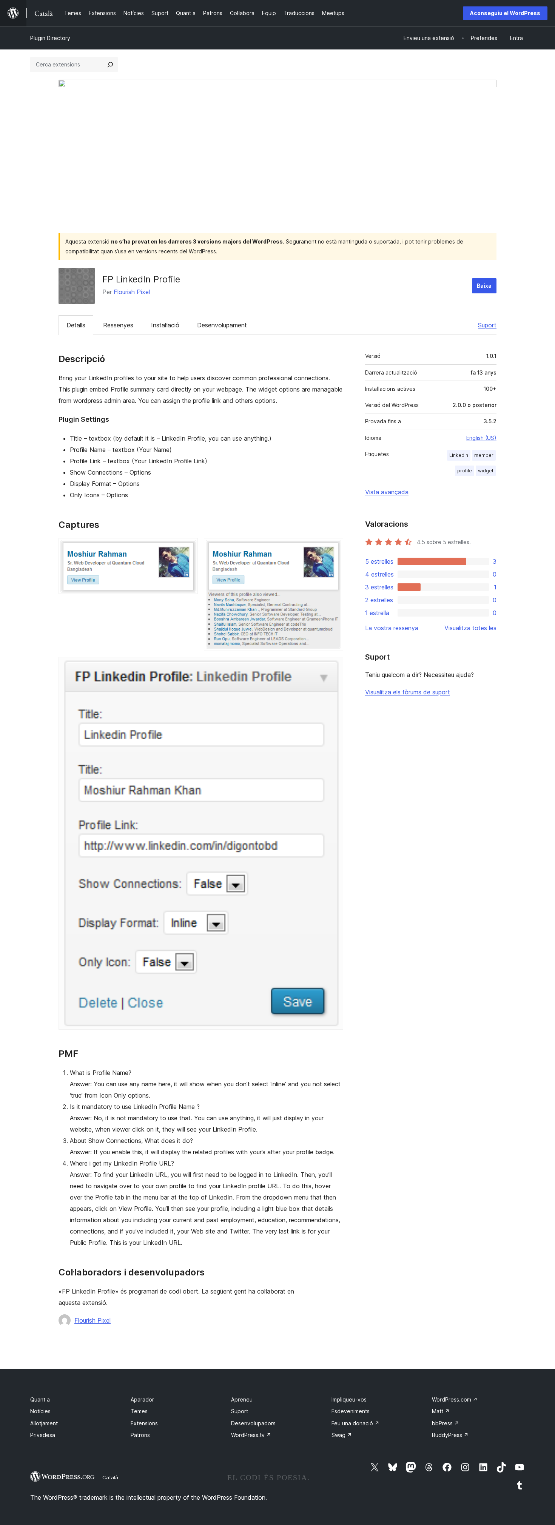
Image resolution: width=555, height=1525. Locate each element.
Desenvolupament (222, 325)
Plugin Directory (50, 38)
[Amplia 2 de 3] (333, 548)
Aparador (142, 1399)
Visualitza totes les (470, 628)
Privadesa (42, 1435)
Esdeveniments (350, 1411)
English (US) (481, 438)
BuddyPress (450, 1435)
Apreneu (242, 1399)
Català (110, 1477)
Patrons (140, 1435)
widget (485, 470)
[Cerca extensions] (110, 64)
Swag (341, 1435)
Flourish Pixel (132, 292)
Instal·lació (165, 325)
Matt (441, 1411)
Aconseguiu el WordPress (505, 13)
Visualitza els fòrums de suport (407, 692)
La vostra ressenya (391, 628)
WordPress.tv (251, 1435)
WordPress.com (455, 1399)
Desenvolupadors (253, 1423)
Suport (487, 325)
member (483, 455)
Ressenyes (118, 325)
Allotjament (44, 1423)
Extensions (144, 1423)
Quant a (40, 1399)
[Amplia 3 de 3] (333, 667)
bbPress (445, 1423)
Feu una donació (355, 1423)
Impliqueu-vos (349, 1399)
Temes (139, 1411)
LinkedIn (458, 455)
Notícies (40, 1411)
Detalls (75, 325)
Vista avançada (387, 492)
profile (464, 470)
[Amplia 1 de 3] (187, 548)
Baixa (484, 285)
